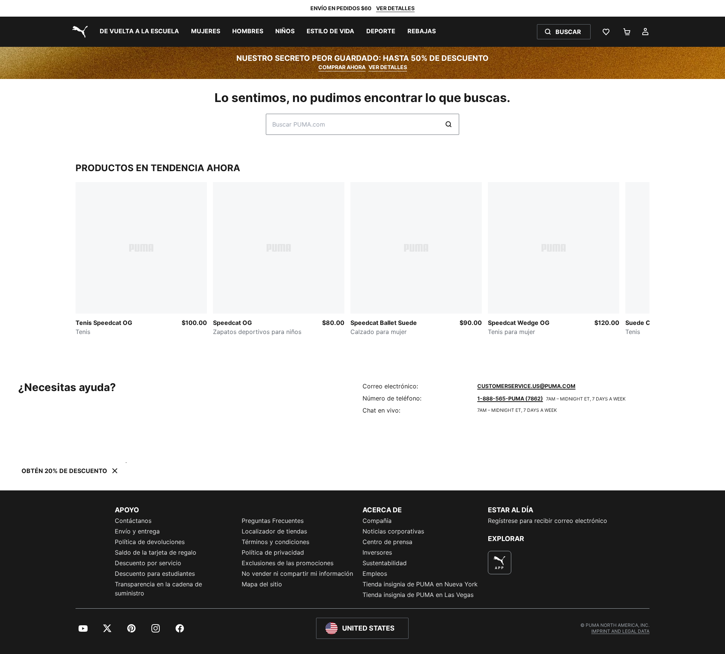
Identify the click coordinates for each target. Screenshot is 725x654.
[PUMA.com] (78, 31)
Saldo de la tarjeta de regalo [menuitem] (155, 552)
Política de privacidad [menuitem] (273, 552)
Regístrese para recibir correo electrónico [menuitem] (547, 520)
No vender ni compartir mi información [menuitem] (297, 573)
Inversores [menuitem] (377, 552)
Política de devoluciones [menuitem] (150, 542)
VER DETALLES (395, 8)
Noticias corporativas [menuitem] (393, 531)
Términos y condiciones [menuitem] (275, 542)
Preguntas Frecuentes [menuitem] (273, 520)
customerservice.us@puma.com (526, 386)
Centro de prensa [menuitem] (387, 542)
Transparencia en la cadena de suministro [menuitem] (158, 588)
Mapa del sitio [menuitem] (262, 584)
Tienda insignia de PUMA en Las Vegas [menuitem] (418, 594)
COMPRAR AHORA (342, 67)
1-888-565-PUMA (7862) (510, 398)
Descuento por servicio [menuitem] (148, 563)
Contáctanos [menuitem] (133, 520)
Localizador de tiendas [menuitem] (274, 531)
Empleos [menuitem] (374, 573)
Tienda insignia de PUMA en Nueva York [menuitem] (420, 584)
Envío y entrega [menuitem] (137, 531)
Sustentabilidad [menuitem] (384, 563)
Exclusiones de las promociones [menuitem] (287, 563)
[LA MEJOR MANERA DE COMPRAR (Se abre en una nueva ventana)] (499, 562)
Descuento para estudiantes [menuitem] (155, 573)
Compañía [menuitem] (377, 520)
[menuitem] (139, 31)
